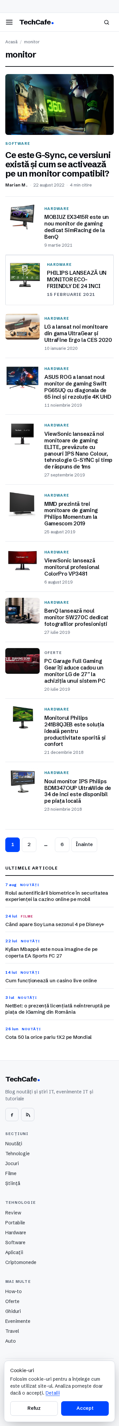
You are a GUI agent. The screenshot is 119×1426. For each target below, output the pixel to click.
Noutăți (13, 1144)
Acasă (11, 41)
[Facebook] (12, 1114)
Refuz (34, 1408)
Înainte (84, 844)
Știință (12, 1183)
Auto (10, 1341)
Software (15, 1242)
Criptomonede (20, 1262)
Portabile (15, 1223)
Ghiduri (13, 1311)
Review (13, 1213)
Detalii (53, 1393)
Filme (11, 1173)
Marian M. (16, 185)
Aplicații (14, 1252)
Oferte (12, 1301)
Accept (85, 1408)
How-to (13, 1291)
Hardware (15, 1233)
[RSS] (27, 1114)
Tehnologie (17, 1154)
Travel (12, 1331)
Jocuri (12, 1163)
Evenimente (17, 1321)
